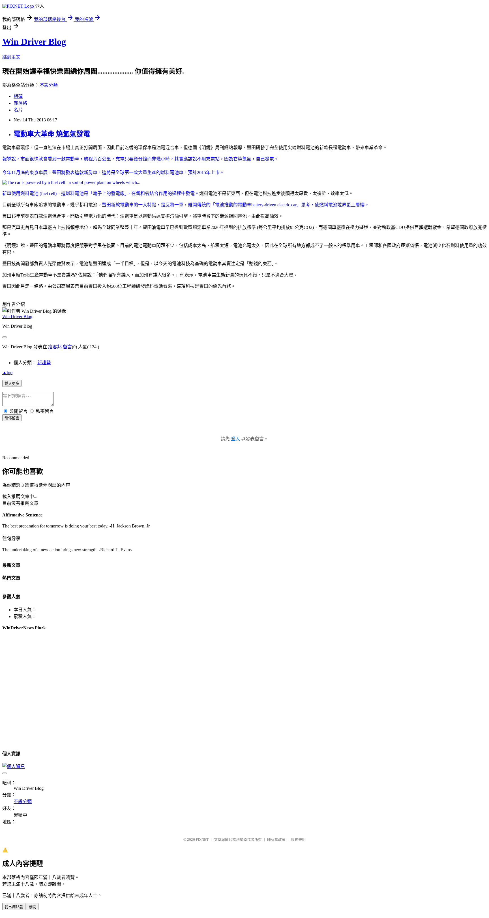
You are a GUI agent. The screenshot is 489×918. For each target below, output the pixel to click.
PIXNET (202, 839)
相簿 (18, 96)
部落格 (20, 103)
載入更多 (12, 383)
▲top (7, 372)
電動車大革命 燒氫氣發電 (52, 134)
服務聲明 (298, 839)
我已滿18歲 (14, 907)
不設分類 (49, 85)
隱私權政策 (276, 839)
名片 (18, 110)
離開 (32, 907)
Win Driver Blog (34, 42)
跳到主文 (11, 57)
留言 (67, 346)
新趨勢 (44, 362)
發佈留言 (12, 418)
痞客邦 (55, 346)
